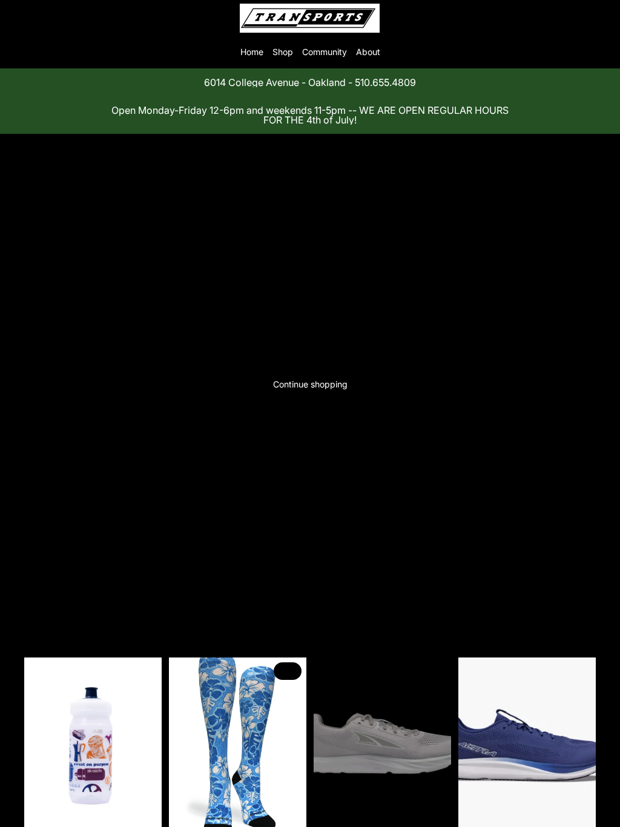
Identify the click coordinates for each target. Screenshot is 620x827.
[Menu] (14, 18)
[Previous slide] (182, 743)
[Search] (40, 18)
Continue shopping (310, 384)
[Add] (143, 811)
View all (54, 592)
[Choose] (287, 811)
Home (251, 52)
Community (324, 52)
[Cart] (605, 18)
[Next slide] (293, 743)
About (368, 52)
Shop (282, 52)
